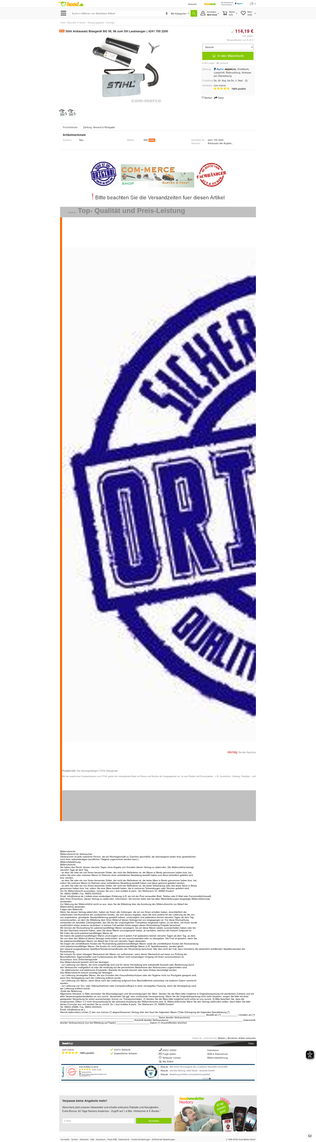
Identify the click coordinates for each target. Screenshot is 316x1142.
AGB (209, 1054)
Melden (222, 1038)
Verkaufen (192, 4)
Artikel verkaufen (242, 1038)
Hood (62, 22)
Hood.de (71, 4)
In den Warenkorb (230, 55)
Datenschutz (221, 1054)
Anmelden (154, 1120)
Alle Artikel (167, 1061)
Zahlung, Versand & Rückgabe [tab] (99, 127)
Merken (208, 97)
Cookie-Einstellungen (140, 1139)
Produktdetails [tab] (70, 127)
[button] (253, 3)
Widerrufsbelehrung (217, 1057)
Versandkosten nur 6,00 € (240, 40)
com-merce (68, 1049)
